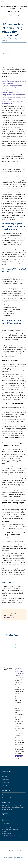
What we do (22, 4)
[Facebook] (2, 627)
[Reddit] (13, 627)
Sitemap (19, 850)
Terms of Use (14, 852)
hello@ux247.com (9, 617)
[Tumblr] (8, 627)
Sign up (5, 814)
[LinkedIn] (11, 627)
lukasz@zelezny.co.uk (14, 835)
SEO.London (5, 826)
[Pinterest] (6, 627)
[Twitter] (4, 627)
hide (8, 76)
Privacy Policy (10, 850)
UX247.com (21, 673)
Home (15, 4)
